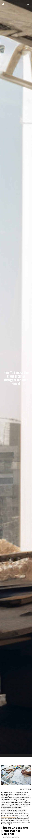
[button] (28, 4)
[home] (2, 4)
